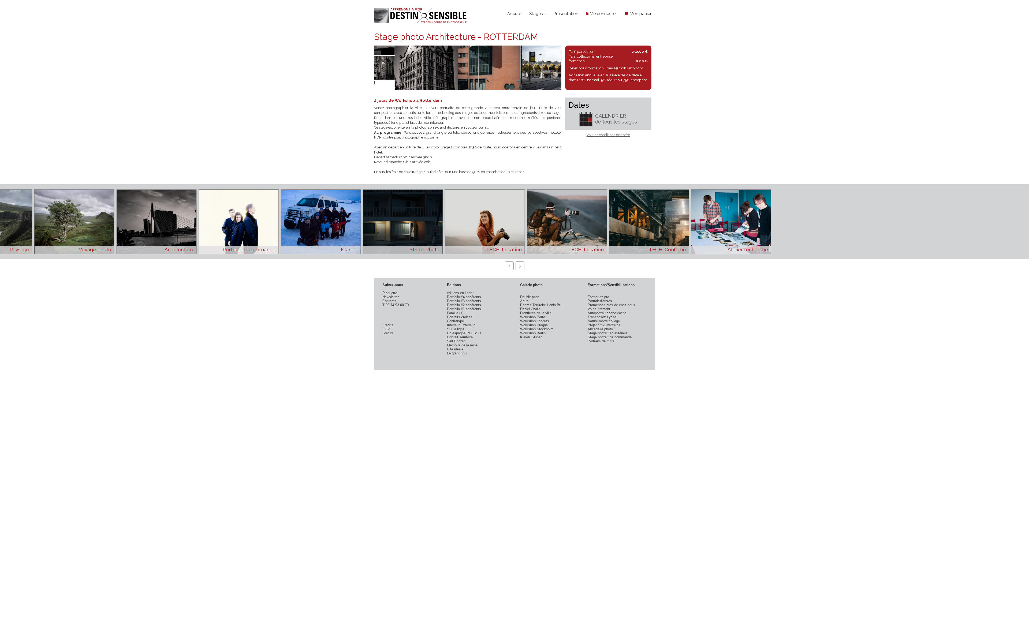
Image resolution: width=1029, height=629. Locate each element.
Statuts (388, 333)
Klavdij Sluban (531, 337)
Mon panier (639, 13)
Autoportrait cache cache (607, 313)
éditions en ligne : (460, 293)
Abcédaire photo (600, 329)
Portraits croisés (459, 317)
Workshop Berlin (533, 333)
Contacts (389, 301)
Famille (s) (455, 313)
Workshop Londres (534, 321)
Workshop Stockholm (536, 329)
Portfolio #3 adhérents (464, 301)
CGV (386, 329)
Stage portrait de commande (610, 337)
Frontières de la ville (535, 313)
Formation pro (598, 297)
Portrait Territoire (460, 337)
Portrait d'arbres (600, 301)
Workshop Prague (534, 325)
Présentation (565, 13)
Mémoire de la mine (462, 345)
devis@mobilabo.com (625, 68)
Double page (529, 297)
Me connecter (602, 13)
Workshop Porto (532, 317)
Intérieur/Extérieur (461, 325)
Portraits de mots (601, 341)
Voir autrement (599, 309)
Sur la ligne (455, 329)
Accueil (514, 13)
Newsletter (390, 297)
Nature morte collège (604, 321)
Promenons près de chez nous (611, 305)
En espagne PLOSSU (464, 333)
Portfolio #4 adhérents (464, 297)
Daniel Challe (530, 309)
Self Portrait (456, 341)
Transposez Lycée (602, 317)
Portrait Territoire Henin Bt (540, 305)
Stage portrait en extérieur (608, 333)
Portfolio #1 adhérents (464, 309)
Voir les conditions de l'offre (608, 135)
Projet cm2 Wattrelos (604, 325)
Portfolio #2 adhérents (464, 305)
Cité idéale (455, 349)
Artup (524, 301)
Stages (536, 13)
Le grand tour (457, 353)
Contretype (455, 321)
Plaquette (389, 293)
